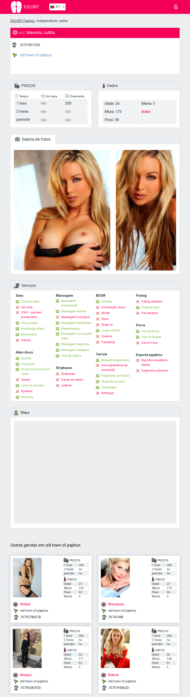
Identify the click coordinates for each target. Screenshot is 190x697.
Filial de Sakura (71, 355)
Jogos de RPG (110, 330)
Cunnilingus (109, 387)
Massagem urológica (75, 317)
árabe (145, 111)
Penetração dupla (32, 328)
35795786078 (30, 617)
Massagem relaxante (75, 350)
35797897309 (30, 45)
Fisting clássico (151, 301)
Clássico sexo (30, 301)
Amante (106, 301)
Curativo (106, 336)
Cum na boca (150, 331)
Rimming (27, 397)
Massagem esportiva (75, 344)
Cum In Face (149, 342)
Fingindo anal (150, 307)
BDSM (105, 313)
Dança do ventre (72, 379)
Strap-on (107, 324)
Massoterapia (70, 328)
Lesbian (66, 385)
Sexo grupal (29, 323)
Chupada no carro (113, 381)
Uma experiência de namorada (114, 367)
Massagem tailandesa (76, 323)
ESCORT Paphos (22, 21)
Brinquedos (29, 334)
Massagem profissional (69, 303)
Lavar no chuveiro (32, 385)
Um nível (26, 307)
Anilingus (107, 393)
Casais (25, 379)
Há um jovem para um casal (35, 371)
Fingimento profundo (115, 375)
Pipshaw (26, 391)
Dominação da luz (113, 307)
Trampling (108, 342)
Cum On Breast (151, 337)
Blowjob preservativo (115, 360)
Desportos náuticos (154, 370)
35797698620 (118, 688)
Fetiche (26, 340)
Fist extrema (149, 313)
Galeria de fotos (36, 139)
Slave (104, 319)
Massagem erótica (73, 311)
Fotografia (28, 364)
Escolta (26, 358)
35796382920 (30, 688)
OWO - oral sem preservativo (31, 315)
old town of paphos (35, 55)
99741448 (115, 617)
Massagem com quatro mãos (76, 336)
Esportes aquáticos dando (154, 362)
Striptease (68, 374)
